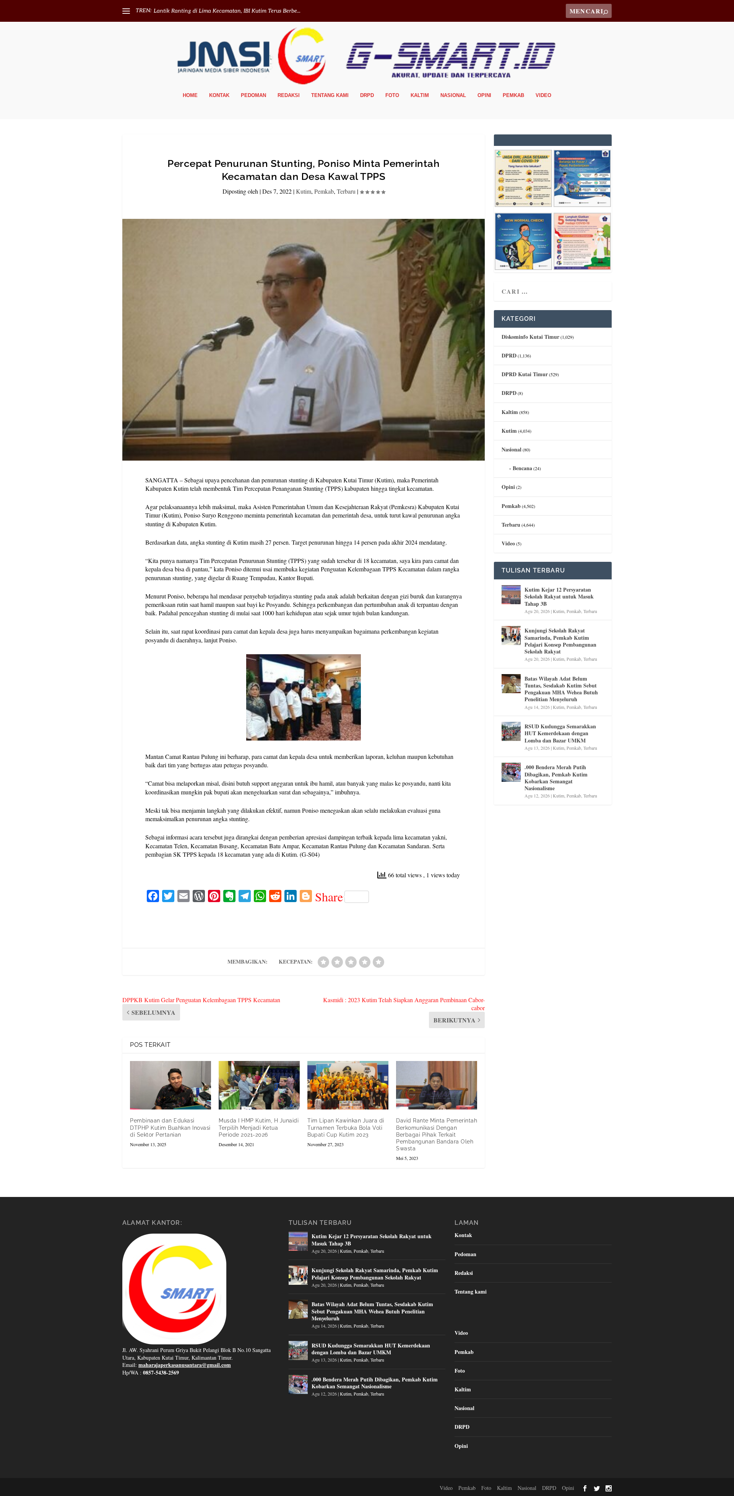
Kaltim (420, 95)
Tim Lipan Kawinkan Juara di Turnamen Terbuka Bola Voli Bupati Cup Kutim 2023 (345, 1127)
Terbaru (346, 191)
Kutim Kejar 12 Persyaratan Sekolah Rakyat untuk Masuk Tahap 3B (559, 596)
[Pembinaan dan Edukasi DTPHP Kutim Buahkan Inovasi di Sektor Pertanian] (170, 1085)
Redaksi (289, 95)
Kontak (219, 95)
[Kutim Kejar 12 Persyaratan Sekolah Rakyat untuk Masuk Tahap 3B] (511, 594)
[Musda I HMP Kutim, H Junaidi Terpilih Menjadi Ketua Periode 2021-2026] (259, 1085)
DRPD (367, 95)
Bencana (522, 468)
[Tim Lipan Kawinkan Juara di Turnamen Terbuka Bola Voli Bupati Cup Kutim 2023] (347, 1085)
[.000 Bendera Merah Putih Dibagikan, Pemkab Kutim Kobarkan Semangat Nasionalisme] (511, 772)
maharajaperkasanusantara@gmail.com (184, 1365)
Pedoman (253, 95)
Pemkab (513, 95)
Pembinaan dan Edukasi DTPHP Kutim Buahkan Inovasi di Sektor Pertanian (170, 1127)
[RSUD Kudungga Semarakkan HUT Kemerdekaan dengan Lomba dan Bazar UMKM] (511, 731)
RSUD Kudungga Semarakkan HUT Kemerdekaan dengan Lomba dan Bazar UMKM (560, 733)
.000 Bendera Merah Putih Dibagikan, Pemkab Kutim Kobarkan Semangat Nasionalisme (556, 777)
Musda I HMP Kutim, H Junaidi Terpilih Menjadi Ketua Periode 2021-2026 (259, 1127)
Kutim (303, 191)
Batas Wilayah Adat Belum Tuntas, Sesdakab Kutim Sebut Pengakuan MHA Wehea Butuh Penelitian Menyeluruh (561, 689)
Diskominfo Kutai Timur (530, 337)
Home (190, 95)
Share (329, 897)
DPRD (509, 355)
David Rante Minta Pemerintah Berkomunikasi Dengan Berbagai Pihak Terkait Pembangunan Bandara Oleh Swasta (436, 1135)
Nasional (453, 95)
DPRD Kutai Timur (525, 374)
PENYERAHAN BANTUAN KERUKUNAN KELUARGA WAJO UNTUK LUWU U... (255, 11)
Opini (484, 95)
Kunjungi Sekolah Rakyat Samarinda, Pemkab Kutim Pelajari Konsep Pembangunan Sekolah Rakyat (560, 640)
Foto (392, 95)
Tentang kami (330, 95)
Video (543, 95)
